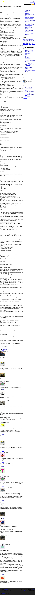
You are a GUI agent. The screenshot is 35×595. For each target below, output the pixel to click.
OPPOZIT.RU (33, 588)
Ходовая (32, 39)
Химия (24, 40)
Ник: (24, 79)
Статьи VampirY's (4, 349)
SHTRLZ (33, 589)
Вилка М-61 (26, 28)
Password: (25, 80)
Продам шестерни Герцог (28, 29)
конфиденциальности (6, 592)
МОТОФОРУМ (32, 2)
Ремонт (3, 8)
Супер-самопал (29, 40)
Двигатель (29, 44)
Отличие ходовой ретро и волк (29, 16)
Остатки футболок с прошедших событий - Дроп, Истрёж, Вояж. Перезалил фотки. (29, 34)
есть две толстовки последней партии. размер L (29, 26)
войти (3, 350)
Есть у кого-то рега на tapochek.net (28, 11)
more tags (24, 45)
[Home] (6, 1)
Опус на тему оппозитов (28, 87)
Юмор (24, 39)
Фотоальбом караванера (28, 88)
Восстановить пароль (28, 83)
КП (34, 3)
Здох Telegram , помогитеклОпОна (27, 13)
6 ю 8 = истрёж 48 (27, 55)
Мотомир (24, 42)
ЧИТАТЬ (33, 1)
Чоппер (29, 39)
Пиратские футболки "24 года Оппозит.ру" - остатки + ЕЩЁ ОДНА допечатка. (29, 64)
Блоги (4, 4)
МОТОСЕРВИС (27, 96)
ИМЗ (32, 43)
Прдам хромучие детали (28, 27)
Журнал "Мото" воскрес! (28, 69)
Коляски (24, 43)
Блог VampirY (7, 4)
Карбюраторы (28, 43)
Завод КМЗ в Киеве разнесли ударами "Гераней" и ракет (29, 51)
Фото (26, 40)
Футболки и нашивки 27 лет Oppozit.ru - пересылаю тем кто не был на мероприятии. (29, 24)
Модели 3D (27, 42)
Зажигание (26, 44)
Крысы (33, 42)
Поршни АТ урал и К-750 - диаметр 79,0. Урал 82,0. (29, 52)
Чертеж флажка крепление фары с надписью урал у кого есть (29, 18)
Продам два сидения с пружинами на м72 (28, 9)
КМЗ (30, 43)
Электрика (26, 39)
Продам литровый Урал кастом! (29, 14)
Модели (31, 42)
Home (1, 4)
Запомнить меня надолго (28, 81)
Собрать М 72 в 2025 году (28, 72)
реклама (3, 593)
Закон (24, 44)
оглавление (6, 589)
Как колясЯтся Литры (28, 93)
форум (7, 588)
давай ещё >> (25, 98)
